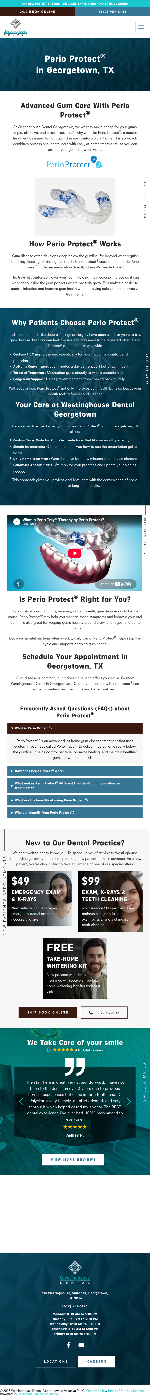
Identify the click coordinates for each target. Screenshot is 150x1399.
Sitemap (139, 1390)
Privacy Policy (96, 1390)
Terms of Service (119, 1390)
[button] (141, 27)
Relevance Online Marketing (38, 1393)
